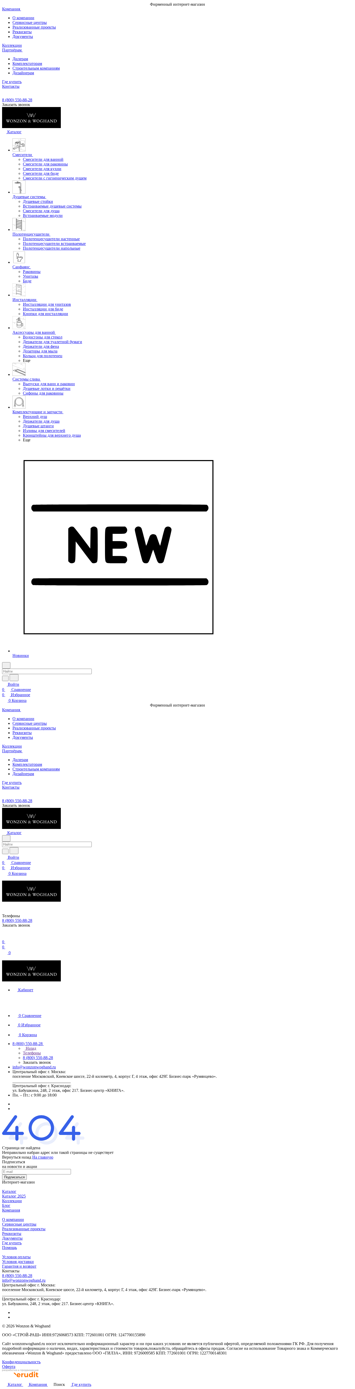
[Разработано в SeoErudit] (20, 1379)
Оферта (8, 1366)
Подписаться (14, 1177)
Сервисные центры (29, 22)
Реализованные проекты (34, 27)
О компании (23, 18)
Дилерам (20, 59)
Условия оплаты (16, 1257)
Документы (22, 36)
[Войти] (4, 936)
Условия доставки (18, 1261)
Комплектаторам (27, 63)
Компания (11, 1210)
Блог (6, 1205)
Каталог (9, 1191)
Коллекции (12, 1201)
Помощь (9, 1247)
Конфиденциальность (21, 1362)
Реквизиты (22, 32)
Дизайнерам (23, 73)
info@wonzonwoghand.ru (34, 1067)
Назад (30, 1048)
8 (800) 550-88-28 (17, 100)
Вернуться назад (16, 1157)
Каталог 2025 (14, 1196)
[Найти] (14, 677)
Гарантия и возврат (19, 1266)
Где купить (12, 1243)
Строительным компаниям (36, 68)
